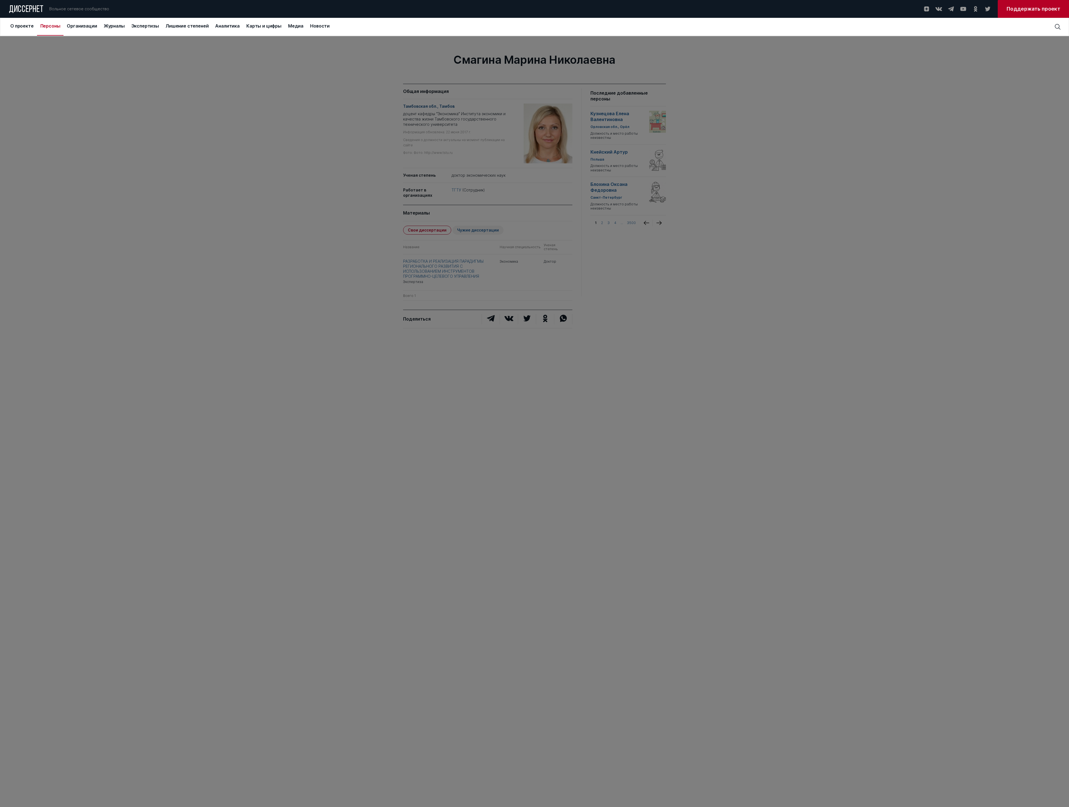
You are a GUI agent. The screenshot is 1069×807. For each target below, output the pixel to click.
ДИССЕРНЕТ (26, 9)
